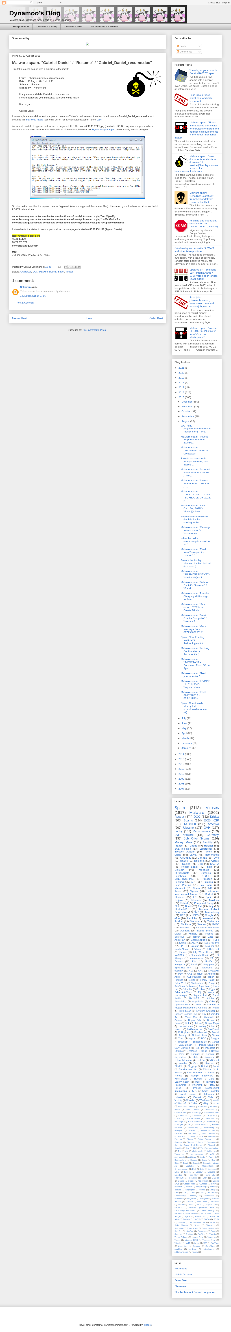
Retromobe (181, 1268)
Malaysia (204, 1198)
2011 (181, 768)
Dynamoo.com (73, 26)
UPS (182, 915)
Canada (202, 857)
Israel (194, 964)
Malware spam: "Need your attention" (193, 675)
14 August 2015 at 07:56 (33, 295)
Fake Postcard (195, 1121)
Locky (179, 831)
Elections (212, 1169)
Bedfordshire (180, 1160)
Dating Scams (205, 930)
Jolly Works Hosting (203, 952)
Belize (204, 1160)
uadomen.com (197, 1154)
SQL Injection (183, 848)
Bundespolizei (200, 1042)
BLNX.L (179, 1066)
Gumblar (203, 1184)
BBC (203, 1038)
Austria (178, 1020)
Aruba (202, 1157)
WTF (188, 1243)
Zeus (196, 1063)
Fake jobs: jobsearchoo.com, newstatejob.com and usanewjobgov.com (201, 302)
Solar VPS (180, 983)
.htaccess (209, 1063)
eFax (177, 918)
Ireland (215, 1007)
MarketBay (193, 1127)
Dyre (216, 857)
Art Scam (192, 1157)
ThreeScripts (182, 872)
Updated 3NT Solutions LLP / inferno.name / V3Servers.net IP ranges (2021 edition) (203, 274)
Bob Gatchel (192, 1110)
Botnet (204, 1066)
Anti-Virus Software (185, 986)
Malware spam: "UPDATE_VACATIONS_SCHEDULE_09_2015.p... (196, 496)
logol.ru (192, 1038)
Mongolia (204, 869)
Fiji (199, 992)
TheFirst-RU (182, 909)
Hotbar (213, 1187)
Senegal (210, 1054)
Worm (196, 1243)
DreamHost (210, 1118)
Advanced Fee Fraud (207, 927)
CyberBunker (194, 977)
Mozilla (181, 1204)
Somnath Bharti (199, 955)
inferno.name (196, 958)
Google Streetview (202, 1075)
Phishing (185, 863)
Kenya (211, 992)
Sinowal (211, 1145)
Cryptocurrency (181, 1169)
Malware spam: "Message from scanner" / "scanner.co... (195, 530)
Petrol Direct (182, 1280)
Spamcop (209, 1057)
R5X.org (209, 946)
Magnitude (191, 1198)
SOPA (216, 1219)
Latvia (193, 854)
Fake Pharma (183, 884)
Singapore (208, 964)
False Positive (211, 943)
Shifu (195, 1057)
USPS (195, 915)
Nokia (204, 1051)
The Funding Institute (210, 1148)
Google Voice (189, 1184)
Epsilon (187, 1172)
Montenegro (181, 995)
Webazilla (209, 1017)
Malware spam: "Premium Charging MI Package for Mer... (195, 596)
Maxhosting (209, 1127)
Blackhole (185, 924)
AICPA (195, 943)
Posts (182, 46)
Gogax (191, 1181)
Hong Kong (201, 1187)
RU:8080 (190, 824)
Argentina (204, 986)
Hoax (197, 1048)
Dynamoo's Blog (34, 13)
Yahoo (194, 1103)
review (195, 1252)
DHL (187, 1023)
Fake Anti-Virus (183, 992)
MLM (197, 1082)
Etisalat (207, 1069)
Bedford (212, 1157)
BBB (200, 863)
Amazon (207, 878)
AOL (212, 1154)
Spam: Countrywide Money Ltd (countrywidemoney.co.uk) (195, 708)
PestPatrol (213, 1029)
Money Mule (183, 842)
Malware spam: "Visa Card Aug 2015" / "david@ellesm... (193, 508)
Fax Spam (206, 884)
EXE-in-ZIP (211, 820)
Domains (206, 872)
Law (201, 1193)
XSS (205, 1243)
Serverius (179, 937)
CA (211, 958)
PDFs (216, 940)
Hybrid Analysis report (103, 129)
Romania (199, 860)
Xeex (181, 1038)
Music (190, 1204)
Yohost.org (179, 1154)
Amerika (213, 824)
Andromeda (180, 1157)
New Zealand (208, 1133)
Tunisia (212, 1234)
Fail (200, 906)
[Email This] (65, 267)
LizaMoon (192, 1051)
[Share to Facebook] (76, 267)
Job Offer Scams (197, 838)
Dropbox (200, 989)
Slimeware (210, 1225)
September (188, 416)
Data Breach (185, 1045)
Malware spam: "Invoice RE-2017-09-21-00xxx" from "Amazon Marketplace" (203, 333)
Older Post (156, 318)
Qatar (187, 1216)
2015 (181, 397)
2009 (181, 778)
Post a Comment (25, 302)
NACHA (214, 863)
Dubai (216, 1066)
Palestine (211, 1136)
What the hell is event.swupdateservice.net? (195, 541)
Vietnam (195, 921)
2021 (181, 367)
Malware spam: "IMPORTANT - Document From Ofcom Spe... (195, 664)
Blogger (215, 1038)
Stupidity (208, 842)
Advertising (180, 1001)
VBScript (214, 1060)
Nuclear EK (180, 1136)
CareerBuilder (181, 1112)
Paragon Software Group (186, 1213)
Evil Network (184, 835)
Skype (197, 1225)
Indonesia (210, 1048)
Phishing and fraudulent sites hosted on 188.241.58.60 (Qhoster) (203, 223)
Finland (211, 1072)
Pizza (212, 1085)
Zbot (210, 937)
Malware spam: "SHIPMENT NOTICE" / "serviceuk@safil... (195, 574)
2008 (181, 783)
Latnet (192, 1193)
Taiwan (196, 937)
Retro (200, 1142)
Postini (215, 1032)
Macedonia (209, 1196)
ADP (193, 881)
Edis (202, 1169)
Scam (196, 888)
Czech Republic (199, 940)
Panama (178, 1139)
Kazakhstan (184, 1011)
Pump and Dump (203, 903)
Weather (183, 1063)
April (184, 733)
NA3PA (192, 1130)
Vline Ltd (178, 1243)
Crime (178, 1023)
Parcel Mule (206, 1213)
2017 (181, 387)
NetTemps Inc (194, 1029)
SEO (194, 1091)
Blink (177, 1163)
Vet (186, 1151)
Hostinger (179, 1124)
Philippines (184, 1032)
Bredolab (183, 1042)
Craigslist (211, 1116)
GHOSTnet (213, 949)
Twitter (215, 1035)
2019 (181, 377)
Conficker (190, 1166)
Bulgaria (208, 881)
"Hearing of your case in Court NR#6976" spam (203, 72)
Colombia (187, 989)
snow (216, 1103)
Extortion (178, 1175)
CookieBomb (207, 1166)
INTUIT (205, 875)
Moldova (214, 900)
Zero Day (182, 1246)
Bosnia (210, 1020)
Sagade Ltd (199, 995)
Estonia (178, 961)
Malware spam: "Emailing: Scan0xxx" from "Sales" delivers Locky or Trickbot (201, 197)
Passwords (180, 1085)
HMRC (215, 924)
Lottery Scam (182, 1082)
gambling (178, 1249)
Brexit (185, 1163)
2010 (181, 773)
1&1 (210, 888)
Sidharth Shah (199, 1035)
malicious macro (34, 119)
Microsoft (180, 888)
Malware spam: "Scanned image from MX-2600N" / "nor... (195, 472)
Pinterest (178, 1142)
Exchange (179, 1121)
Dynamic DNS (182, 1004)
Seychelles (180, 1057)
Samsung (211, 1142)
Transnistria (206, 967)
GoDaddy (185, 857)
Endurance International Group (197, 893)
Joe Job (190, 918)
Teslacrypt (213, 921)
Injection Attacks (185, 851)
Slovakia (178, 1148)
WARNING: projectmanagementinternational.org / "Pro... (196, 428)
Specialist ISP (183, 967)
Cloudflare (197, 1116)
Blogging (192, 1066)
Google (209, 915)
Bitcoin (213, 1106)
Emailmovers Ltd (188, 1069)
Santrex (181, 1222)
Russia (52, 271)
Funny (204, 1178)
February (187, 743)
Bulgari (196, 1163)
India (209, 866)
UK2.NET (194, 998)
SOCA (207, 1219)
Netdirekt (178, 1133)
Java (211, 1079)
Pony (181, 1054)
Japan (211, 977)
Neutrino (192, 1133)
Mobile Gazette (183, 1274)
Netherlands (212, 854)
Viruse (177, 1240)
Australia (184, 930)
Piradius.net (200, 1032)
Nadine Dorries (208, 1130)
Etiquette (211, 1172)
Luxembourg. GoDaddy (186, 1196)
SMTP (197, 1219)
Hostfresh (211, 1121)
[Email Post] (59, 266)
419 (191, 971)
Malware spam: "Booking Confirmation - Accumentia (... (195, 651)
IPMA (199, 1004)
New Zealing (208, 1210)
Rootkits (186, 1219)
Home (88, 318)
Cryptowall (25, 271)
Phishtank (197, 1085)
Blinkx (177, 1110)
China (178, 854)
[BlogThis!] (69, 267)
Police (178, 1088)
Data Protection (193, 1118)
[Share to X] (72, 267)
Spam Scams (193, 1228)
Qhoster (190, 1142)
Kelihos (202, 1190)
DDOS (177, 1118)
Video (211, 1097)
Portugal (195, 1054)
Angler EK (180, 940)
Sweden (201, 924)
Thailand (179, 897)
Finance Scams (206, 1045)
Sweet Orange (188, 1094)
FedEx (208, 961)
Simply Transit (207, 980)
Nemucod (179, 1207)
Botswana (210, 1110)
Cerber (215, 1042)
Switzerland (197, 983)
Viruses (69, 271)
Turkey (208, 851)
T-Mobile (189, 1234)
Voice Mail (191, 1017)
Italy (211, 906)
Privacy (182, 1035)
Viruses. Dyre (208, 1240)
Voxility (178, 1100)
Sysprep (178, 1234)
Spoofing (178, 1231)
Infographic (190, 1190)
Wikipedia (211, 1151)
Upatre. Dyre (197, 1237)
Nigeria (194, 891)
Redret (209, 894)
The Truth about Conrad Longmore (195, 1292)
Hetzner (208, 845)
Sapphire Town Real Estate (188, 1145)
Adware (197, 949)
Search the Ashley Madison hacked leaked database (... (196, 563)
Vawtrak (197, 1097)
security (179, 971)
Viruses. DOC (191, 1240)
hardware (193, 1249)
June (185, 723)
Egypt (212, 989)
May (184, 728)
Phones (209, 934)
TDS (195, 1148)
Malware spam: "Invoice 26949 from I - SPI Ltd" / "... (195, 483)
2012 (181, 763)
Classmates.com (211, 1112)
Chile (212, 1001)
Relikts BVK (200, 1216)
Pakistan (194, 946)
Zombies (196, 1246)
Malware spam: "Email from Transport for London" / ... (193, 552)
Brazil (188, 906)
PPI (182, 946)
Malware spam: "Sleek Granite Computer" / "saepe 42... (193, 618)
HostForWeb (181, 1079)
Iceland (178, 1190)
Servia (212, 1222)
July (184, 718)
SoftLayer (179, 1228)
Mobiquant (179, 1130)
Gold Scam (203, 1181)
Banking (179, 881)
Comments (185, 51)
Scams (188, 820)
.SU (177, 906)
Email (177, 1172)
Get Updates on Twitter (104, 26)
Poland (184, 903)
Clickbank (182, 1116)
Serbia (182, 943)
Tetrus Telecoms (183, 1060)
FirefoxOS (179, 1178)
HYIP (213, 1184)
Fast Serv (194, 1175)
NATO (199, 1204)
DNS (194, 1169)
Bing (213, 1160)
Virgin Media (197, 1151)
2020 (181, 372)
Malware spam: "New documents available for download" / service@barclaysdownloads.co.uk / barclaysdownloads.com (196, 164)
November (188, 406)
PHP (201, 1136)
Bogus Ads (194, 1020)
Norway (215, 1051)
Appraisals (197, 1001)
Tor (179, 1151)
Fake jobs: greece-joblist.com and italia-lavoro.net (201, 97)
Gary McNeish (182, 1048)
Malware (43, 271)
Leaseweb (207, 918)
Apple (177, 977)
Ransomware (201, 831)
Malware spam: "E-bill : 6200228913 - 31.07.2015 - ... (194, 695)
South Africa (181, 949)
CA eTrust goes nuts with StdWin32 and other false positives (195, 250)
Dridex (214, 816)
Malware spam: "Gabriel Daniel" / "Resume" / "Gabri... (194, 585)
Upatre (184, 860)
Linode (193, 845)
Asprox (215, 860)
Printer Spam (189, 866)
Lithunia (179, 1051)
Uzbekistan (180, 1097)
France (179, 845)
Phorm (190, 1139)
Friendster (192, 1178)
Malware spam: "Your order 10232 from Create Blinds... (193, 607)
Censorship (195, 1112)
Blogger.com (21, 26)
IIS (189, 1124)
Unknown (25, 287)
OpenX (192, 1136)
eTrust (200, 974)
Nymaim (210, 1082)
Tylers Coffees (181, 1237)
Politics (191, 980)
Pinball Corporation (206, 1139)
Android (211, 974)
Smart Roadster (210, 1091)
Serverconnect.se (197, 1222)
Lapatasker (205, 848)
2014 (181, 754)
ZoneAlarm (210, 1246)
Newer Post (19, 318)
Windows (204, 1100)
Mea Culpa (202, 1202)
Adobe (210, 998)
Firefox (178, 1075)
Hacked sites (185, 1026)
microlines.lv (209, 1249)
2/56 (99, 119)
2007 (181, 788)
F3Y (194, 961)
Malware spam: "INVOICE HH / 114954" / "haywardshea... (195, 684)
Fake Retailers (194, 1072)
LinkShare (211, 1193)
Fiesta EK (209, 1175)
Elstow (197, 1023)
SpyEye (189, 1231)
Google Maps (212, 1023)
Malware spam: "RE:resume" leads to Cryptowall (194, 450)
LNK (184, 1193)
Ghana (181, 1181)
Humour (198, 1079)
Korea (178, 891)
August (186, 421)
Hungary (193, 934)
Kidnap (212, 1190)
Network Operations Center (202, 1207)
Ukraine (188, 827)
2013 (181, 759)
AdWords (202, 1106)
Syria (213, 1231)
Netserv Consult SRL (186, 1014)
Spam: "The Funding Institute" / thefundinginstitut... (193, 640)
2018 (181, 382)
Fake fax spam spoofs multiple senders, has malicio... (194, 461)
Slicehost (184, 927)
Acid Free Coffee (185, 1106)
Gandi (178, 934)
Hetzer (189, 1187)
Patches (179, 980)
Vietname (212, 1237)
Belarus (193, 1160)
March (185, 738)
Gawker (215, 1178)
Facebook (180, 875)
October (186, 411)
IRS (195, 897)
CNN (200, 971)
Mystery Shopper (205, 1011)
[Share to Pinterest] (79, 267)
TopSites (201, 1234)
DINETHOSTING (184, 878)
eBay (205, 1103)
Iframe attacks (201, 1124)
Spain (209, 897)
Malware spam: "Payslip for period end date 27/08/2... (194, 439)
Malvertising (212, 912)
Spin (187, 1148)
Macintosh (179, 1198)
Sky (204, 1014)
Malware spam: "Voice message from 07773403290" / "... (193, 629)
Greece (183, 952)
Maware (189, 1202)
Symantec (202, 1231)
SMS (196, 912)
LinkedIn (179, 869)
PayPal (178, 921)
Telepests (209, 1094)
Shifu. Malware (181, 1225)
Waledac (190, 1100)
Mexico (178, 1029)
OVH (207, 827)
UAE (189, 974)
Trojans (179, 900)
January (186, 747)
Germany (212, 835)
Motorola (215, 1202)
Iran (213, 1026)
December (188, 401)
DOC (35, 271)
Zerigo (211, 983)
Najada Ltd (211, 1204)
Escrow (199, 1172)
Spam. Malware (209, 1228)
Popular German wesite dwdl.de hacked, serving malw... (194, 519)
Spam (61, 271)
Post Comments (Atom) (94, 330)
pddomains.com (181, 1252)
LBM (176, 1193)
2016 (181, 392)
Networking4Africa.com (185, 1210)
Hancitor (178, 1187)
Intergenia (180, 964)
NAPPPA (179, 955)
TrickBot (200, 1060)
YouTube (215, 1243)
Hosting (202, 1026)
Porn (180, 974)
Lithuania (196, 900)
